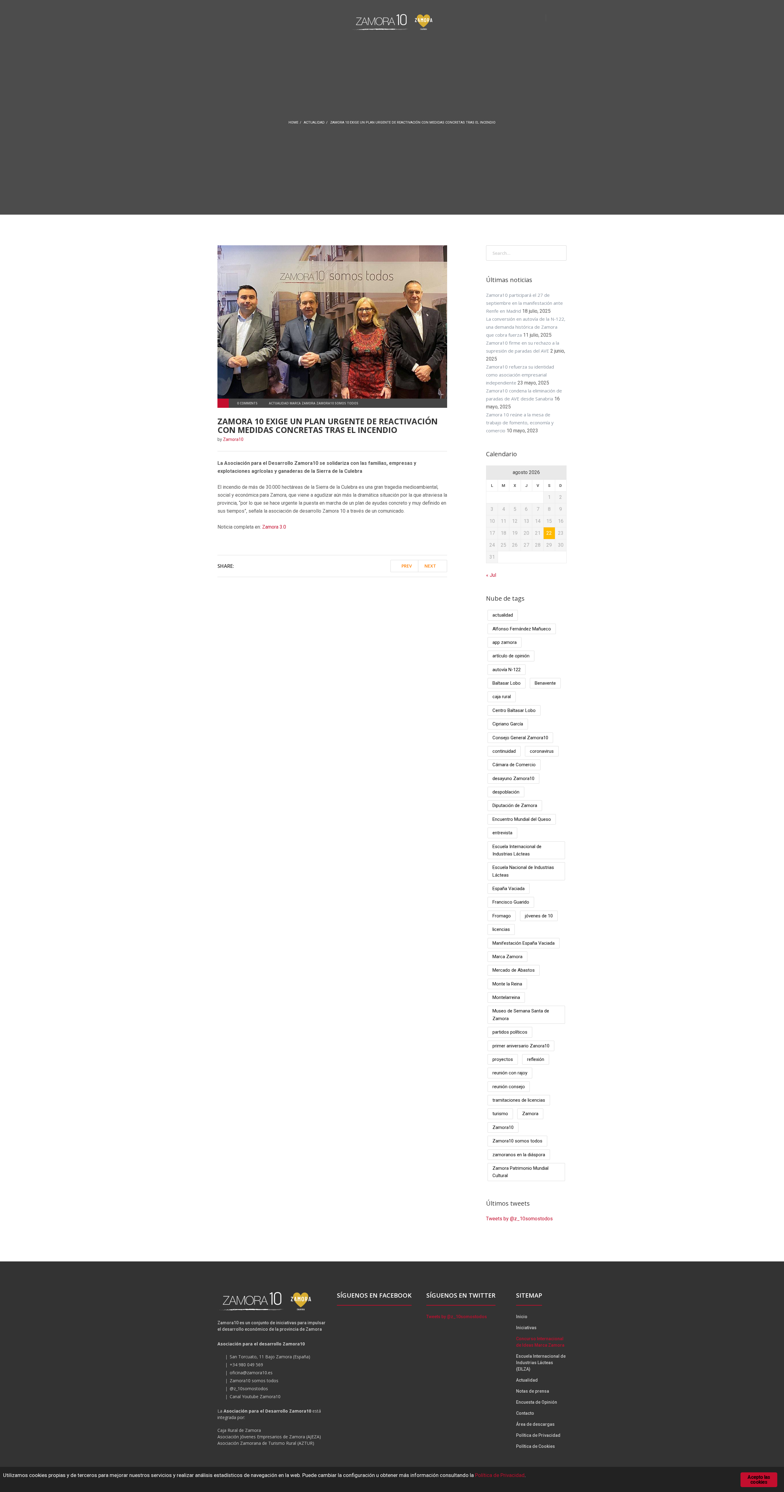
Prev (406, 566)
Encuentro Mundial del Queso (521, 819)
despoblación (505, 792)
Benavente (545, 683)
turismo (500, 1113)
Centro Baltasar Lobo (514, 710)
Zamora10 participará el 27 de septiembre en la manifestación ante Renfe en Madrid (524, 303)
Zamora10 (503, 1127)
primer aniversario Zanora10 (520, 1046)
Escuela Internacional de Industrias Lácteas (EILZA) (541, 1362)
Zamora (530, 1113)
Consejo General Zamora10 (520, 737)
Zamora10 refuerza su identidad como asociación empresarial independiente (520, 375)
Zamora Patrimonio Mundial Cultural (520, 1171)
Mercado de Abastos (513, 970)
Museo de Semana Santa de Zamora (520, 1014)
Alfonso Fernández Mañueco (521, 629)
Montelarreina (506, 997)
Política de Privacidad (538, 1435)
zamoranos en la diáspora (518, 1154)
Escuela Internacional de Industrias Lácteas (516, 850)
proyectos (502, 1059)
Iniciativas (526, 1327)
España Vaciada (508, 888)
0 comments (247, 403)
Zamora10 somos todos (517, 1141)
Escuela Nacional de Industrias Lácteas (523, 871)
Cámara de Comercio (514, 764)
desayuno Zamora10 (513, 778)
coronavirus (542, 751)
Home (293, 122)
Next (430, 566)
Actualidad (527, 1380)
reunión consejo (508, 1086)
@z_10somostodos (249, 1388)
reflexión (535, 1059)
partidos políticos (509, 1032)
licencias (501, 929)
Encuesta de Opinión (536, 1402)
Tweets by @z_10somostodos (519, 1219)
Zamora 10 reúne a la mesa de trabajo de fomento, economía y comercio (520, 422)
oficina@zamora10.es (251, 1372)
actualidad (314, 122)
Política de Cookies (535, 1446)
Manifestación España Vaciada (523, 943)
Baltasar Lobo (506, 683)
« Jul (491, 575)
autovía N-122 (506, 669)
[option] (332, 322)
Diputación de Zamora (514, 805)
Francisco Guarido (510, 902)
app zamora (504, 642)
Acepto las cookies (759, 1479)
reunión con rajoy (509, 1073)
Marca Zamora (507, 956)
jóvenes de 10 (539, 916)
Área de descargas (535, 1424)
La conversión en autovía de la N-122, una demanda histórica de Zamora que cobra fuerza (525, 327)
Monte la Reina (507, 984)
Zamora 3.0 (274, 527)
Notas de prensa (532, 1391)
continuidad (504, 751)
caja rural (501, 696)
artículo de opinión (511, 656)
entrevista (502, 833)
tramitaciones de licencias (518, 1100)
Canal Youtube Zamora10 (255, 1396)
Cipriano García (507, 724)
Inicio (521, 1316)
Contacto (525, 1413)
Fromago (501, 916)
